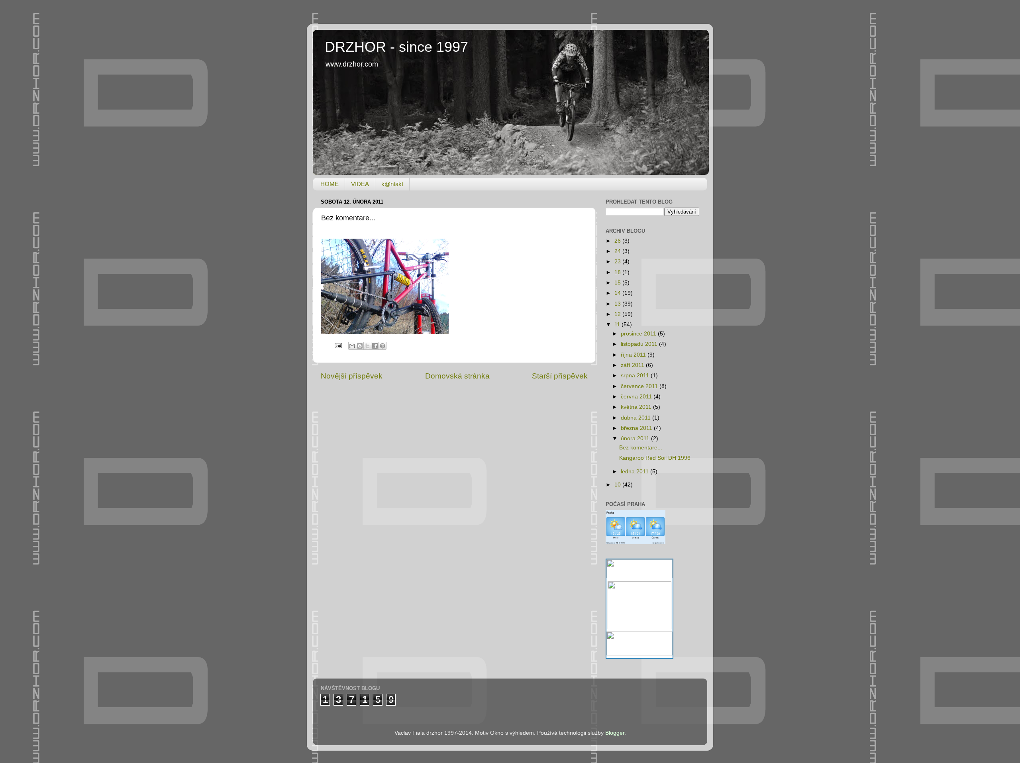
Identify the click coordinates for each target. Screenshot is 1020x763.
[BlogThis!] (360, 346)
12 (618, 314)
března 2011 (637, 428)
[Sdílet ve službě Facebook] (375, 346)
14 (618, 293)
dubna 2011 (636, 418)
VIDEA (360, 183)
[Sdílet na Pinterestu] (382, 346)
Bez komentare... (640, 448)
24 (618, 251)
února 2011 (636, 438)
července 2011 (640, 386)
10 (618, 485)
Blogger (614, 733)
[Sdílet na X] (367, 346)
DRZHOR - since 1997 (396, 47)
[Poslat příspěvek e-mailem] (337, 346)
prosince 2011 (639, 334)
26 (618, 241)
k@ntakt (392, 183)
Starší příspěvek (560, 376)
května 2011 (637, 407)
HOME (329, 183)
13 (618, 304)
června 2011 (637, 397)
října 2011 (634, 355)
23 (618, 262)
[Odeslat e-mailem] (352, 346)
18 (618, 272)
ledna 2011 (635, 472)
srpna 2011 (636, 376)
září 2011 (633, 365)
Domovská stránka (457, 376)
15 (618, 283)
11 (618, 325)
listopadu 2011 (640, 344)
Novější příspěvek (351, 376)
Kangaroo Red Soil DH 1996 (654, 458)
